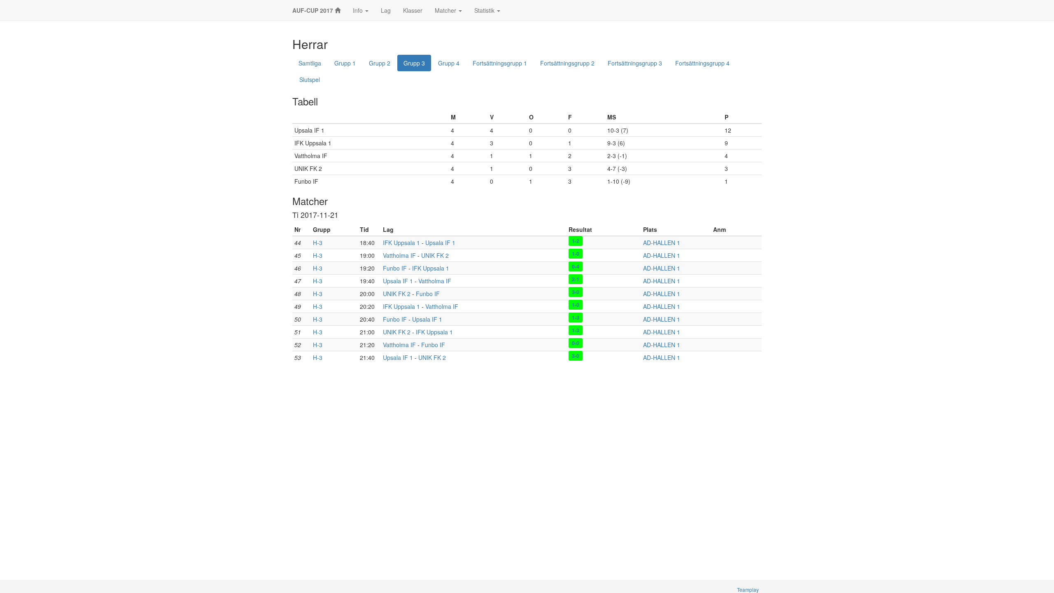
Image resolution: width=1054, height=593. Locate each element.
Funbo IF (395, 268)
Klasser (412, 10)
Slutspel (309, 79)
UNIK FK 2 (435, 255)
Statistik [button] (485, 10)
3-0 (575, 292)
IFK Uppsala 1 (401, 242)
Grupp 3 (414, 63)
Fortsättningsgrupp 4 (702, 63)
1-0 (575, 253)
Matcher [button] (446, 10)
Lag (386, 10)
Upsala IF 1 (440, 242)
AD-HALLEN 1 (661, 242)
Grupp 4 (448, 63)
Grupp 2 (379, 63)
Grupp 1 (345, 63)
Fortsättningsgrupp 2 (567, 63)
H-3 (317, 242)
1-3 (575, 317)
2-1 (575, 279)
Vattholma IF (399, 255)
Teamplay (748, 589)
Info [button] (358, 10)
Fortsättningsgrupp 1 (500, 63)
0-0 (575, 343)
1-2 (575, 241)
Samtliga (309, 63)
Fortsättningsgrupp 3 (635, 63)
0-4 (575, 266)
